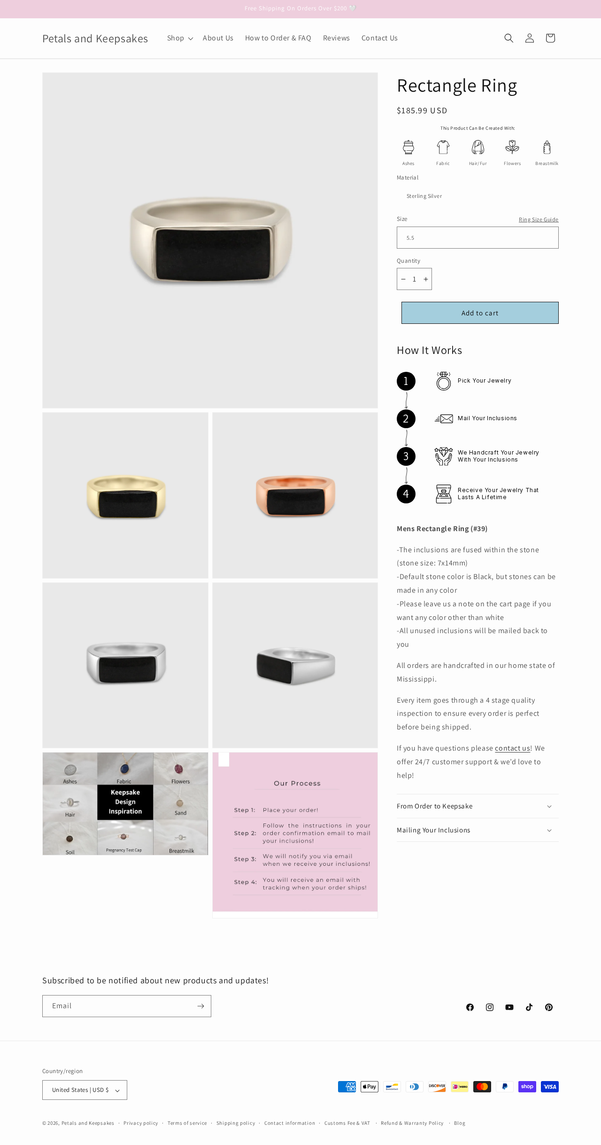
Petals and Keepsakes (88, 1123)
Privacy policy (140, 1123)
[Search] (509, 38)
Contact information (289, 1123)
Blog (459, 1123)
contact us (512, 748)
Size (402, 219)
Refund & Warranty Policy (412, 1123)
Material (407, 177)
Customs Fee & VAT (347, 1123)
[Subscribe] (200, 1006)
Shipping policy (235, 1123)
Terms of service (187, 1123)
